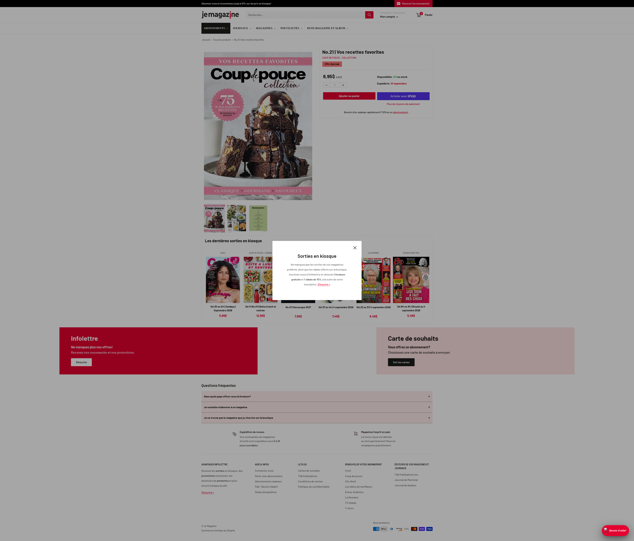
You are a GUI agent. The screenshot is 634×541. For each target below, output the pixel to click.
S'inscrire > (324, 284)
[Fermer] (355, 247)
